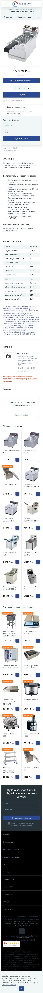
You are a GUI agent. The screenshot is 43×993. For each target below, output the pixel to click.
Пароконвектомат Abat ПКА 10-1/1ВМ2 (10, 667)
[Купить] (17, 460)
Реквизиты (7, 894)
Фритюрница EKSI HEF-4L (30, 452)
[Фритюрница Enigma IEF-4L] (11, 440)
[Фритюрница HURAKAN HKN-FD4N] (32, 474)
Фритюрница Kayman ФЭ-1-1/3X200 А (11, 588)
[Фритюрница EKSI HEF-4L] (32, 440)
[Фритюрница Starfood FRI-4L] (11, 508)
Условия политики (9, 985)
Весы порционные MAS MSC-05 (30, 633)
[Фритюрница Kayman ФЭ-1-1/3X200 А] (11, 576)
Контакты (7, 909)
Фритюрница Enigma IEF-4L (11, 452)
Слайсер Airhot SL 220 (9, 735)
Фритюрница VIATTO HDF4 (11, 554)
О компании (8, 842)
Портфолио (8, 887)
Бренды (6, 902)
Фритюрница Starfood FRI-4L (8, 520)
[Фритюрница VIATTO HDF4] (11, 542)
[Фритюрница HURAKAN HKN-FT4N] (32, 508)
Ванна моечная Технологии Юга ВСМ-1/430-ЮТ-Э (10, 634)
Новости (7, 872)
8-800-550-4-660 (27, 334)
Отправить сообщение (21, 818)
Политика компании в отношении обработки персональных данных (21, 937)
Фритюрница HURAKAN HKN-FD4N (31, 486)
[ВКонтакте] (22, 931)
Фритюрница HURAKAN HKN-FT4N (31, 520)
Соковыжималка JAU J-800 (31, 735)
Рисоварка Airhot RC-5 (31, 701)
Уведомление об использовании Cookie (21, 940)
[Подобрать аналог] (38, 460)
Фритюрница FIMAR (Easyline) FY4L (31, 554)
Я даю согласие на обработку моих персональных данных (22, 824)
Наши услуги (8, 879)
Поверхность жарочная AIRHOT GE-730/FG (10, 702)
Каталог (6, 834)
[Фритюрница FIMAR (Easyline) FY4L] (32, 542)
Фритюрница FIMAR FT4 (31, 588)
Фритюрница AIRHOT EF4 (11, 486)
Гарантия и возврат (11, 857)
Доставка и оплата (11, 849)
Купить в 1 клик (21, 139)
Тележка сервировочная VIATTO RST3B (9, 770)
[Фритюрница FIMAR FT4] (32, 576)
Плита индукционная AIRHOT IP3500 (31, 667)
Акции (5, 864)
